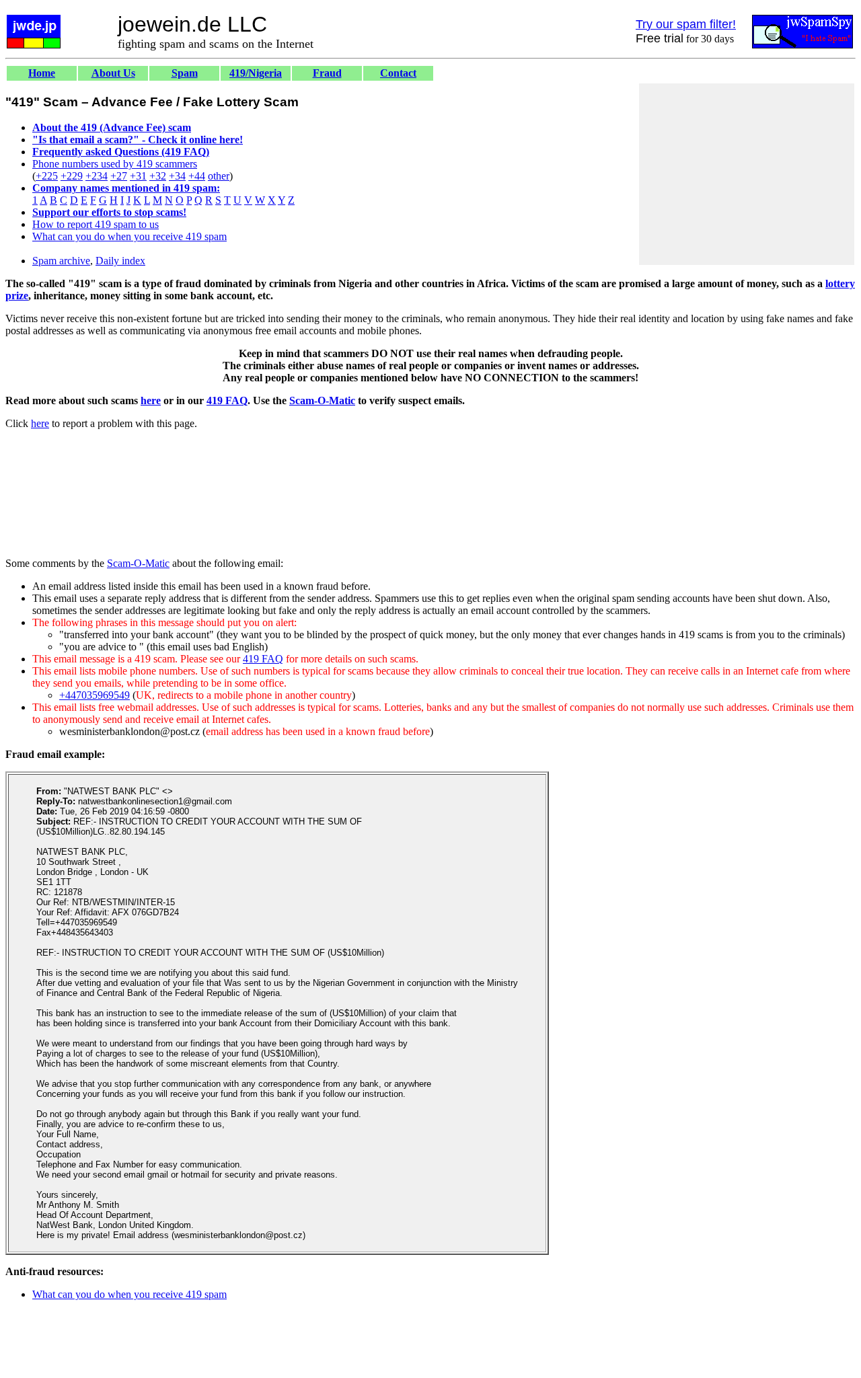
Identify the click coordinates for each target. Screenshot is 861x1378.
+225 (47, 176)
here (151, 400)
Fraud (327, 73)
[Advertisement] (747, 174)
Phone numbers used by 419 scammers (114, 163)
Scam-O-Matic (322, 400)
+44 (196, 176)
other (218, 176)
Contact (398, 73)
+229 (72, 176)
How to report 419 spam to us (95, 224)
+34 (177, 176)
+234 (96, 176)
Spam (185, 73)
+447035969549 (94, 695)
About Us (113, 73)
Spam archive (61, 260)
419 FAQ (227, 400)
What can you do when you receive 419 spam (129, 236)
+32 (157, 176)
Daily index (120, 260)
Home (41, 73)
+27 (118, 176)
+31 (138, 176)
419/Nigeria (255, 73)
